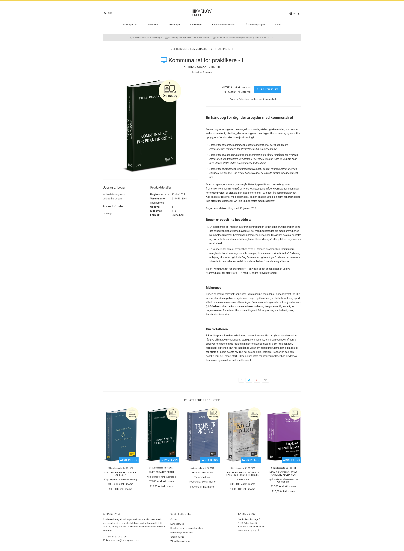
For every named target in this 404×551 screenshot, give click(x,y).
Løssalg (107, 213)
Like (241, 380)
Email (265, 380)
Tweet (249, 380)
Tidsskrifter (152, 24)
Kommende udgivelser (223, 24)
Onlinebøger (174, 24)
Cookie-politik (177, 537)
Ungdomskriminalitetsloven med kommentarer (283, 480)
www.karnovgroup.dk (248, 530)
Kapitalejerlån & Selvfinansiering (120, 479)
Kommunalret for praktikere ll (161, 476)
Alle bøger (128, 24)
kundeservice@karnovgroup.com (122, 540)
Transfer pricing (202, 477)
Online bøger (245, 99)
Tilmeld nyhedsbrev (180, 541)
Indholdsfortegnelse (114, 194)
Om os (173, 519)
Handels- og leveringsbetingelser (186, 528)
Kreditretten (243, 479)
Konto (278, 24)
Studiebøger (196, 24)
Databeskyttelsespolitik (182, 532)
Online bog (197, 72)
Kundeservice (177, 524)
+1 (257, 380)
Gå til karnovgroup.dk (255, 24)
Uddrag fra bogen (112, 198)
